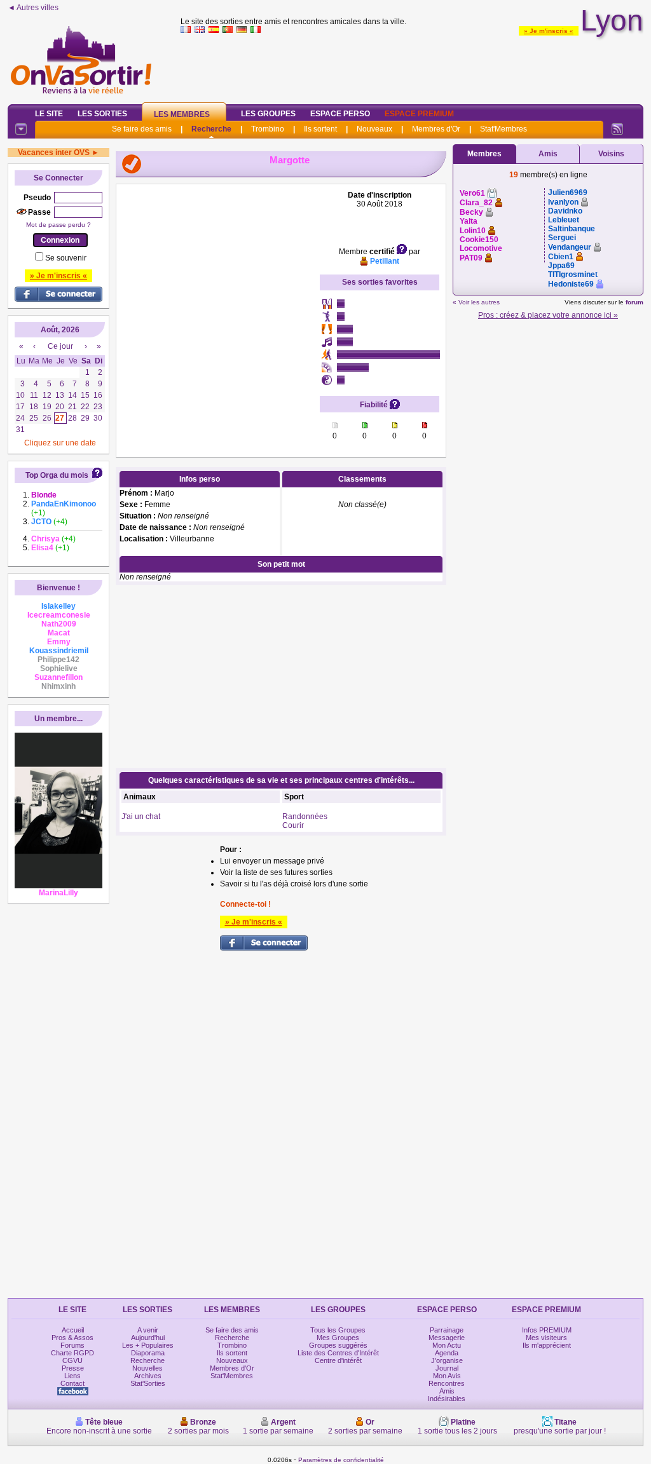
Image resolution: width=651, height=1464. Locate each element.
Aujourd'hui (148, 1337)
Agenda (446, 1353)
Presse (73, 1368)
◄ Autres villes (33, 7)
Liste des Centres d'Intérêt (338, 1353)
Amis (548, 153)
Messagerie (446, 1337)
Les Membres (182, 114)
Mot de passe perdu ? (58, 224)
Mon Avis (447, 1375)
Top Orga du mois (56, 475)
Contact (72, 1383)
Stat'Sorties (147, 1383)
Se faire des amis (142, 129)
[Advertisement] (412, 66)
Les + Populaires (148, 1345)
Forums (72, 1345)
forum (634, 302)
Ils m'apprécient (547, 1345)
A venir (147, 1330)
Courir (293, 825)
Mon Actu (446, 1345)
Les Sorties (102, 113)
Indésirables (446, 1398)
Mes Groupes (338, 1337)
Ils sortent (320, 129)
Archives (147, 1375)
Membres (484, 153)
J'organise (447, 1360)
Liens (72, 1375)
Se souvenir (65, 258)
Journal (446, 1368)
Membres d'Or (436, 129)
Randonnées (304, 816)
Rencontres (446, 1383)
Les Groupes (268, 113)
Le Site (49, 113)
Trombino (267, 129)
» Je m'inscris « (548, 30)
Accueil (73, 1330)
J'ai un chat (140, 816)
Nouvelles (147, 1368)
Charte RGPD (72, 1353)
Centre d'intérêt (338, 1360)
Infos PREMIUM (547, 1330)
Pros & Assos (72, 1337)
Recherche (211, 129)
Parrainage (446, 1330)
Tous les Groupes (338, 1330)
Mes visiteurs (546, 1337)
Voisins (611, 153)
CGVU (72, 1360)
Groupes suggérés (338, 1345)
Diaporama (148, 1353)
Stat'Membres (503, 129)
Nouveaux (374, 129)
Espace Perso (340, 113)
